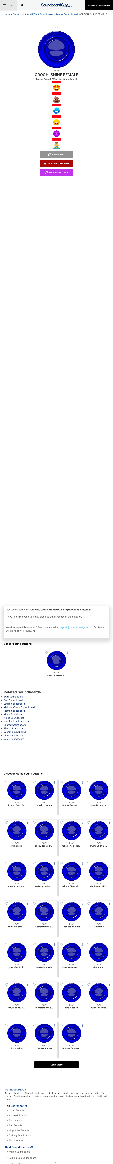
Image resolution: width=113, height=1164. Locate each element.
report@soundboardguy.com (76, 627)
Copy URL (58, 154)
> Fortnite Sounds (17, 1140)
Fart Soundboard (13, 700)
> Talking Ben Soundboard (21, 1157)
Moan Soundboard (14, 714)
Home (7, 14)
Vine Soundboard (13, 735)
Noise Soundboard (14, 717)
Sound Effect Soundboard (39, 14)
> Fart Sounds (15, 1120)
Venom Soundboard (15, 731)
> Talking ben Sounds (19, 1135)
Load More (56, 1064)
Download (57, 681)
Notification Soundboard (17, 721)
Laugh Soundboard (14, 703)
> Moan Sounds (15, 1110)
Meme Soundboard (67, 14)
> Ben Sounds (14, 1125)
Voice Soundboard (14, 738)
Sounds (17, 14)
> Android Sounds (17, 1115)
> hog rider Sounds (18, 1130)
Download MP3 (57, 163)
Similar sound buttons (18, 643)
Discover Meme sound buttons (23, 773)
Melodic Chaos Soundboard (19, 707)
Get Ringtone (58, 172)
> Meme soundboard (18, 1151)
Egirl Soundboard (13, 696)
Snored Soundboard (15, 724)
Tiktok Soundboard (14, 728)
